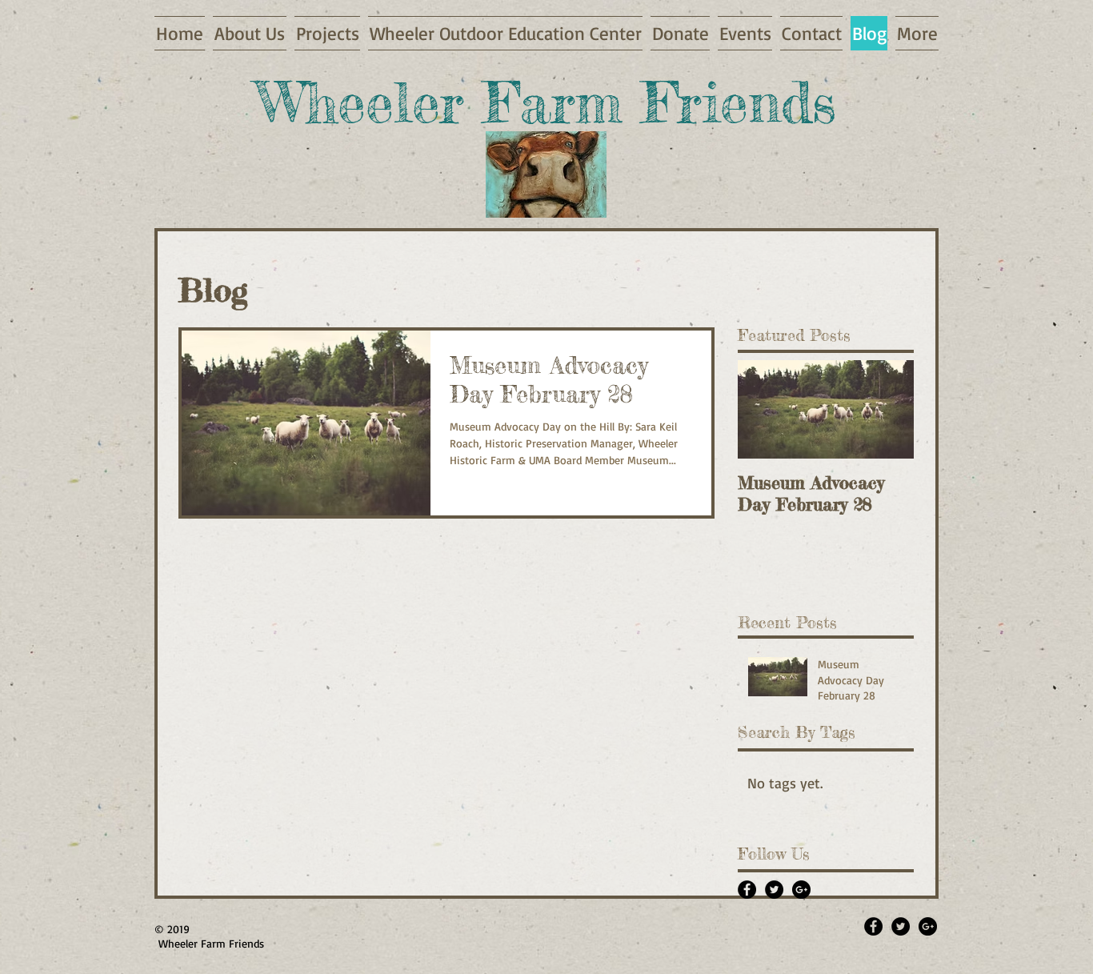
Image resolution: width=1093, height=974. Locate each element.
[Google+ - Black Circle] (801, 889)
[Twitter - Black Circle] (774, 889)
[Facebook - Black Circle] (747, 889)
